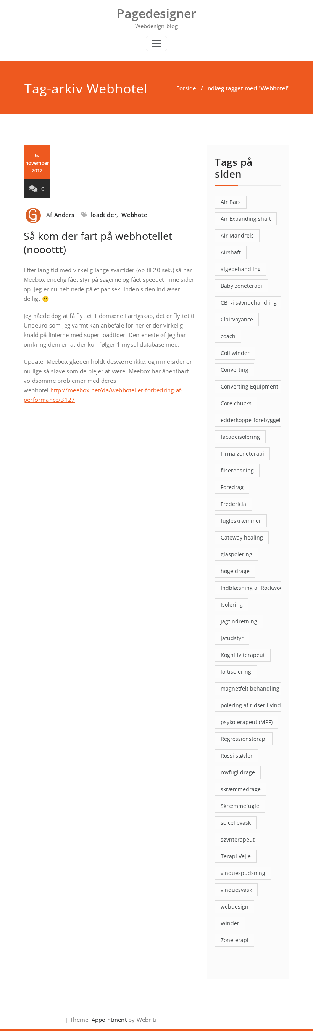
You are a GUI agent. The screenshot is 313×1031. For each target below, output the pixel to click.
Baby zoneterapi (241, 285)
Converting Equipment (249, 386)
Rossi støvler (237, 755)
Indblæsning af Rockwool (252, 587)
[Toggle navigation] (156, 43)
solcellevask (236, 822)
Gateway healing (242, 537)
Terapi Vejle (236, 856)
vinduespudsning (243, 873)
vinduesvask (236, 889)
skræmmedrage (241, 789)
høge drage (235, 571)
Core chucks (236, 403)
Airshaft (231, 252)
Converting (234, 369)
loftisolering (236, 671)
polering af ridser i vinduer (255, 705)
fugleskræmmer (241, 520)
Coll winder (235, 353)
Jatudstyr (232, 638)
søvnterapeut (238, 839)
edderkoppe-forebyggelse (253, 420)
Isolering (232, 604)
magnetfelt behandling (250, 688)
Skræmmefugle (240, 805)
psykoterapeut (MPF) (247, 722)
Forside (186, 88)
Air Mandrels (237, 235)
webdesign (234, 906)
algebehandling (241, 269)
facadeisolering (240, 436)
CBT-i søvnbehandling (249, 302)
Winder (230, 923)
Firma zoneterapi (242, 453)
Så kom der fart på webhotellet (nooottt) (98, 242)
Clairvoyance (237, 319)
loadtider (103, 214)
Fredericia (233, 503)
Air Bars (231, 202)
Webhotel (135, 214)
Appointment (108, 1019)
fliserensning (237, 470)
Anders (64, 214)
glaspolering (236, 554)
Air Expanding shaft (246, 218)
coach (228, 336)
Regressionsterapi (244, 738)
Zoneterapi (234, 940)
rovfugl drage (238, 772)
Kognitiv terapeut (243, 654)
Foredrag (232, 487)
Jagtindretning (239, 621)
